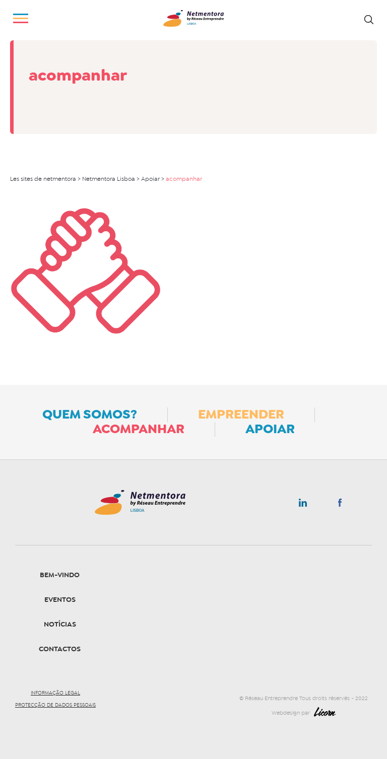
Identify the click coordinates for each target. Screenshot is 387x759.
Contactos (60, 649)
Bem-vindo (60, 575)
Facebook (340, 505)
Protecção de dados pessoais (55, 705)
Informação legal (55, 693)
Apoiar (270, 428)
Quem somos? (89, 414)
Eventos (60, 599)
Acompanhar (138, 428)
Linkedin (303, 505)
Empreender (241, 414)
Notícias (60, 624)
